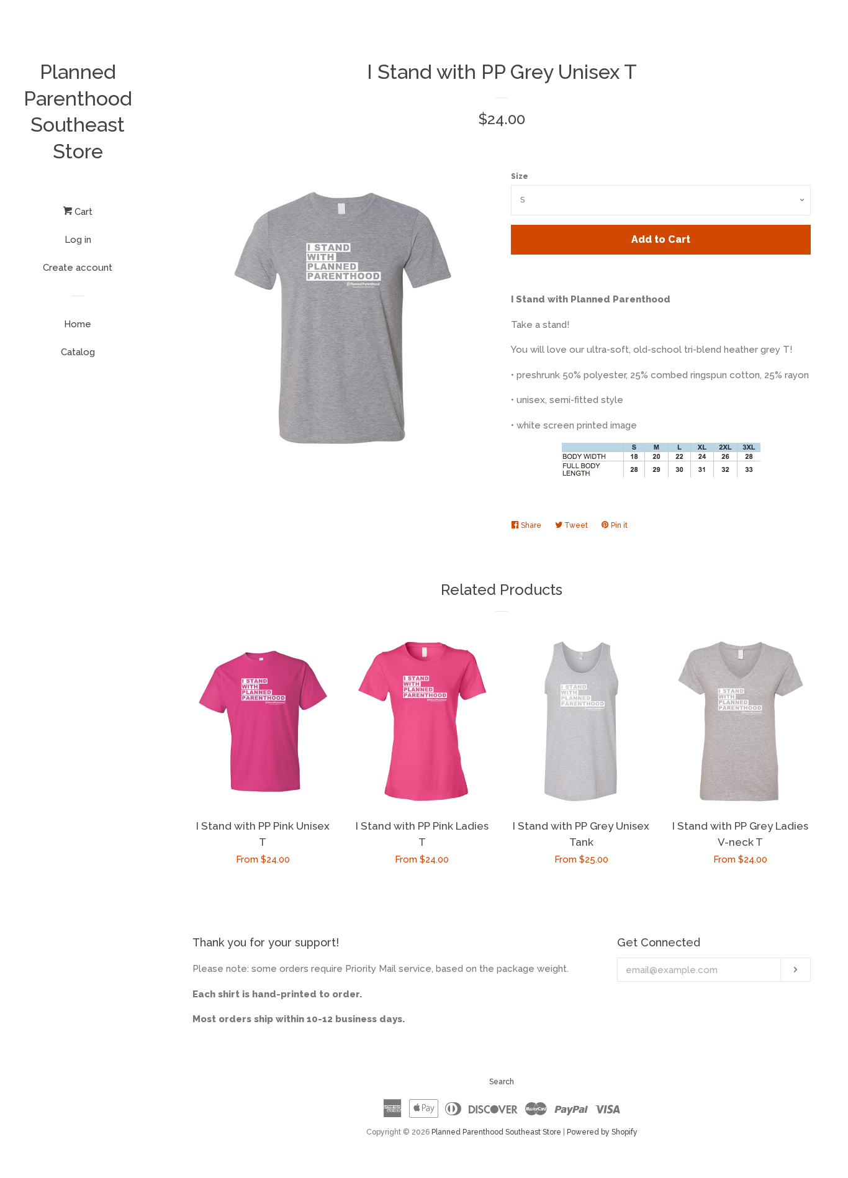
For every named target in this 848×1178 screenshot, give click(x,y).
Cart (82, 211)
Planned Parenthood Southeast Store (78, 111)
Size (519, 176)
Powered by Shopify (602, 1132)
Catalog (78, 352)
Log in (78, 239)
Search (501, 1081)
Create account (77, 267)
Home (77, 324)
